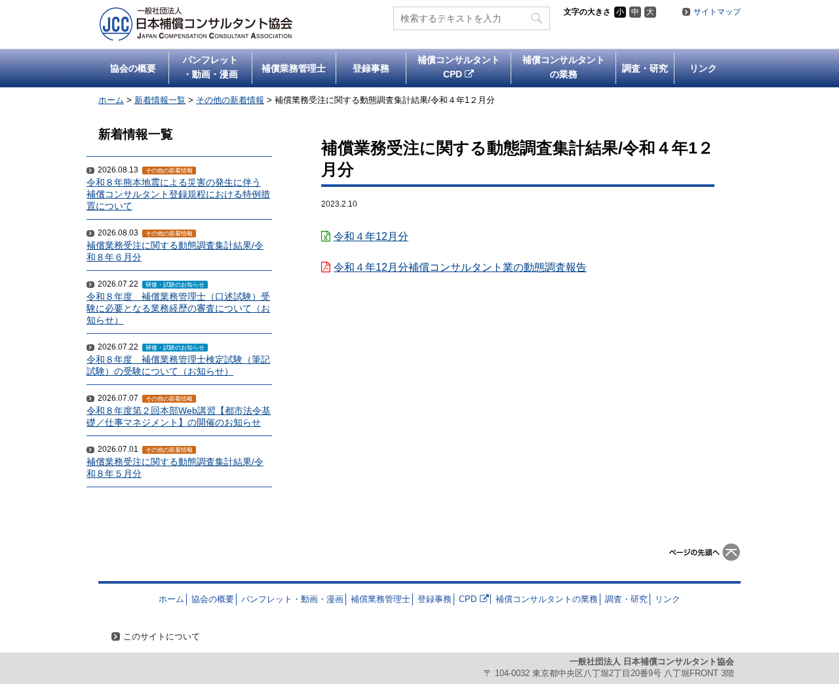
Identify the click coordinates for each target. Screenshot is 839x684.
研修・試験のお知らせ (175, 284)
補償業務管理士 (294, 68)
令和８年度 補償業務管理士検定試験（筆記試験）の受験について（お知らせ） (178, 365)
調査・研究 (645, 68)
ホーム (171, 599)
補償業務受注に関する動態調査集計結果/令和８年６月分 (175, 251)
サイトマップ (717, 11)
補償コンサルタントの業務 (563, 66)
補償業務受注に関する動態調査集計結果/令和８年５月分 (175, 468)
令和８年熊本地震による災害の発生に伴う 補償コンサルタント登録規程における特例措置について (178, 194)
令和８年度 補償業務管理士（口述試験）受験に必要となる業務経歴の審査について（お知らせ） (178, 308)
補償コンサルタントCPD (459, 66)
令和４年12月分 (371, 236)
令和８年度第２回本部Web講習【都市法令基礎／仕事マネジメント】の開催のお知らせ (179, 417)
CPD (468, 599)
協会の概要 (133, 68)
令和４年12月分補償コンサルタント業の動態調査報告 (460, 267)
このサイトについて (161, 636)
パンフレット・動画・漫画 (210, 66)
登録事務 (371, 68)
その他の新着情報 (169, 170)
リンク (703, 68)
